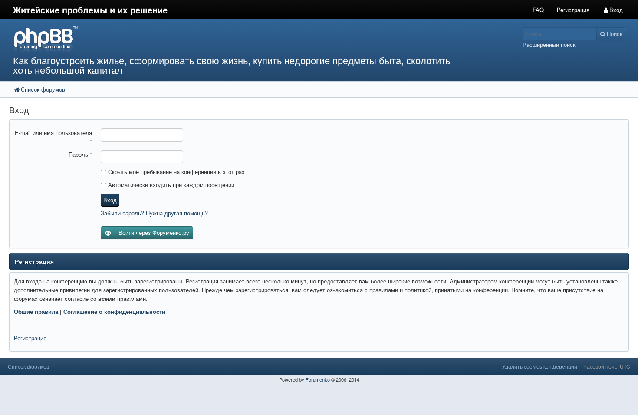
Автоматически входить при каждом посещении (170, 185)
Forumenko (318, 379)
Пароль (80, 154)
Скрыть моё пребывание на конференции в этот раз (175, 172)
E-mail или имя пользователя (53, 136)
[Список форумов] (239, 39)
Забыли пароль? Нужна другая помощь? (154, 213)
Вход (110, 200)
